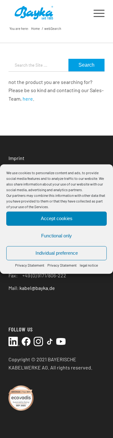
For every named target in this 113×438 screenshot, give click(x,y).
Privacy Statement (29, 265)
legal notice (89, 265)
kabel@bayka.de (37, 288)
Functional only (56, 235)
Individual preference (56, 253)
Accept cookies (57, 218)
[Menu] (96, 12)
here (28, 99)
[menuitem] (96, 12)
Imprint (16, 158)
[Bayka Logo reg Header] (46, 12)
